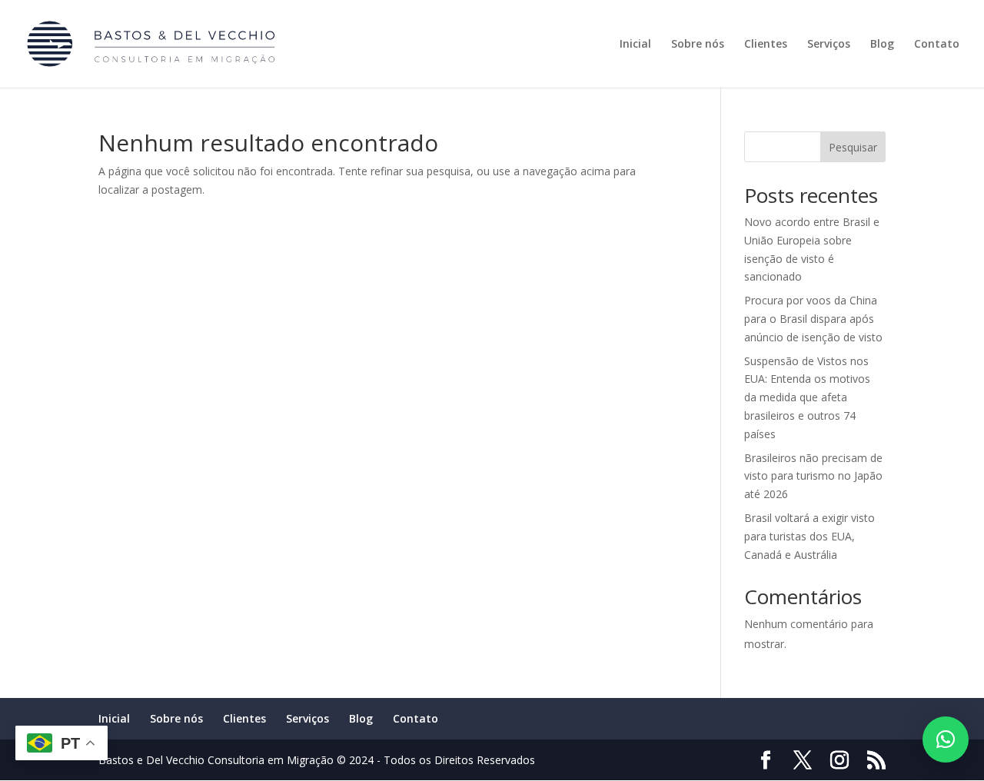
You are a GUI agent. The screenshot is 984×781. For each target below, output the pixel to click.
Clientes (765, 44)
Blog (882, 44)
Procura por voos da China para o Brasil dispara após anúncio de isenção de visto (813, 318)
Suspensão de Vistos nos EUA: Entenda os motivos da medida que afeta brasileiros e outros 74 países (807, 397)
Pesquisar (853, 147)
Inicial (635, 44)
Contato (936, 44)
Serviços (828, 44)
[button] (945, 739)
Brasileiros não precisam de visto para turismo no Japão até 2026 (813, 476)
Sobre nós (697, 44)
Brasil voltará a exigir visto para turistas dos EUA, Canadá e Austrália (809, 536)
